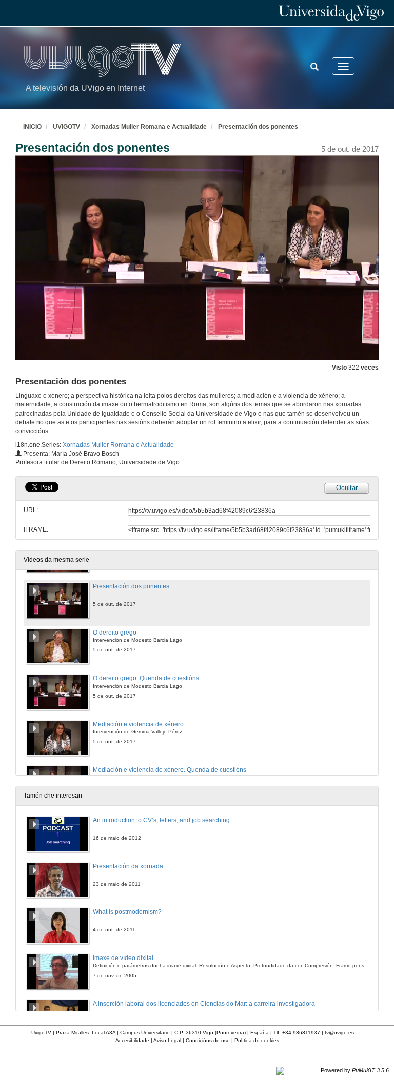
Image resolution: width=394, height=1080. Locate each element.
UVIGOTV (66, 126)
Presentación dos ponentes (258, 126)
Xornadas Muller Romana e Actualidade (149, 126)
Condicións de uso (208, 1040)
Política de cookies (256, 1040)
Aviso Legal (167, 1040)
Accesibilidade (132, 1040)
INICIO (32, 126)
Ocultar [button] (347, 488)
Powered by (355, 1070)
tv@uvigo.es (339, 1032)
